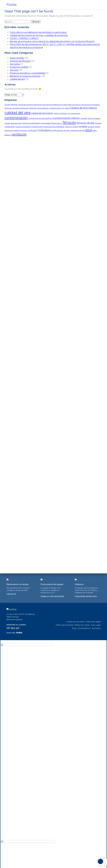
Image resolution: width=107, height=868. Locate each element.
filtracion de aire (56, 123)
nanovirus (68, 127)
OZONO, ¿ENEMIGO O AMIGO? (24, 38)
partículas (91, 127)
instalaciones (37, 126)
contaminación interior (66, 118)
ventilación (19, 134)
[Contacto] (100, 861)
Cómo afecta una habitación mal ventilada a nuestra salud (38, 32)
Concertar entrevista (86, 596)
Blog (74, 628)
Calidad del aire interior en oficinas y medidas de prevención (39, 35)
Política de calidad (93, 622)
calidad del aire (18, 112)
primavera (23, 130)
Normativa (15, 64)
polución (97, 127)
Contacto (11, 594)
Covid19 (83, 118)
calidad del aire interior (42, 113)
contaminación (16, 117)
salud (88, 130)
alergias (14, 104)
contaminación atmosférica (40, 118)
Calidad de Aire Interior (83, 107)
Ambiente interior (55, 108)
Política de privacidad (64, 625)
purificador (32, 130)
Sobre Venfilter (17, 58)
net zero (75, 127)
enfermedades (46, 123)
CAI (63, 108)
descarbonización (16, 123)
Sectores (14, 70)
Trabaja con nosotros (52, 596)
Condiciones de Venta (75, 622)
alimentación (24, 108)
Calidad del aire (17, 79)
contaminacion (75, 113)
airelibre (7, 105)
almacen (33, 108)
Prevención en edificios (12, 130)
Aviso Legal (95, 625)
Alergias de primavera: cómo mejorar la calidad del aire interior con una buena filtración (52, 41)
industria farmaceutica (23, 127)
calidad (67, 108)
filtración (69, 122)
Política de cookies (82, 625)
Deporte (90, 118)
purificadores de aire (60, 130)
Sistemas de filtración (20, 61)
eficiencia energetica (32, 123)
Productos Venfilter (19, 67)
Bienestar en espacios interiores (25, 76)
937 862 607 (13, 628)
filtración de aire (85, 122)
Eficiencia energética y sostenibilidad (27, 73)
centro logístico (60, 113)
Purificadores (44, 130)
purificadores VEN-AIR (77, 130)
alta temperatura (43, 108)
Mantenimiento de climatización (53, 127)
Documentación (84, 628)
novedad (82, 126)
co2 (69, 113)
